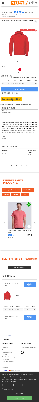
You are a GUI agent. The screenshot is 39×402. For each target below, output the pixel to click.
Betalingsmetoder (7, 352)
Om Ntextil (5, 347)
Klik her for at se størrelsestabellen (24, 77)
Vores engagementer (8, 361)
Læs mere (20, 381)
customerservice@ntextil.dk (29, 347)
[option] (19, 43)
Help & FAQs (5, 359)
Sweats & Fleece (28, 190)
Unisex (16, 194)
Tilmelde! (6, 339)
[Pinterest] (21, 165)
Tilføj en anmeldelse (19, 267)
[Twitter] (16, 165)
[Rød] (19, 69)
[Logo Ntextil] (19, 3)
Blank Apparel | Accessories (11, 190)
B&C (3, 20)
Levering (4, 354)
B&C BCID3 (5, 111)
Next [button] (35, 45)
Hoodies (6, 194)
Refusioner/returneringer (9, 357)
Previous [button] (4, 45)
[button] (29, 3)
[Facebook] (11, 165)
